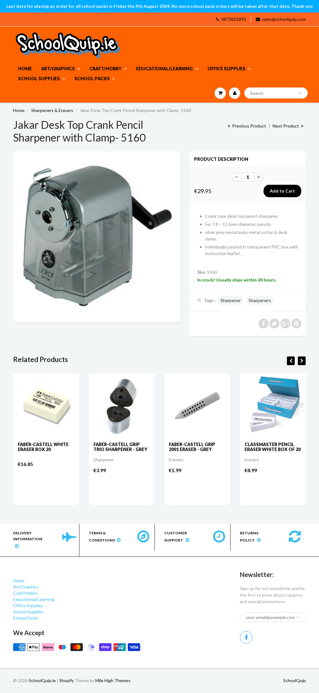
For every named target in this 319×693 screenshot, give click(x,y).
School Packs (92, 78)
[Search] (300, 93)
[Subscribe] (298, 617)
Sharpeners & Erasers (52, 110)
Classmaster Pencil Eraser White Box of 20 (273, 447)
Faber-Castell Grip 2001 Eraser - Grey (192, 447)
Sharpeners (260, 300)
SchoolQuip (294, 680)
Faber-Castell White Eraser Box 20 (43, 447)
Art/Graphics (58, 68)
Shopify (66, 680)
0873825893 (233, 19)
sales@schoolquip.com (284, 19)
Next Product (286, 125)
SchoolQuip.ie (42, 680)
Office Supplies (226, 68)
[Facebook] (246, 637)
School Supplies (39, 78)
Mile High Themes (113, 680)
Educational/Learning (164, 68)
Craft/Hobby (105, 68)
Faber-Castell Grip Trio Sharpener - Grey (120, 447)
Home (25, 68)
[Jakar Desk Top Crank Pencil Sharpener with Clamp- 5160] (96, 236)
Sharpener (231, 300)
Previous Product (248, 125)
